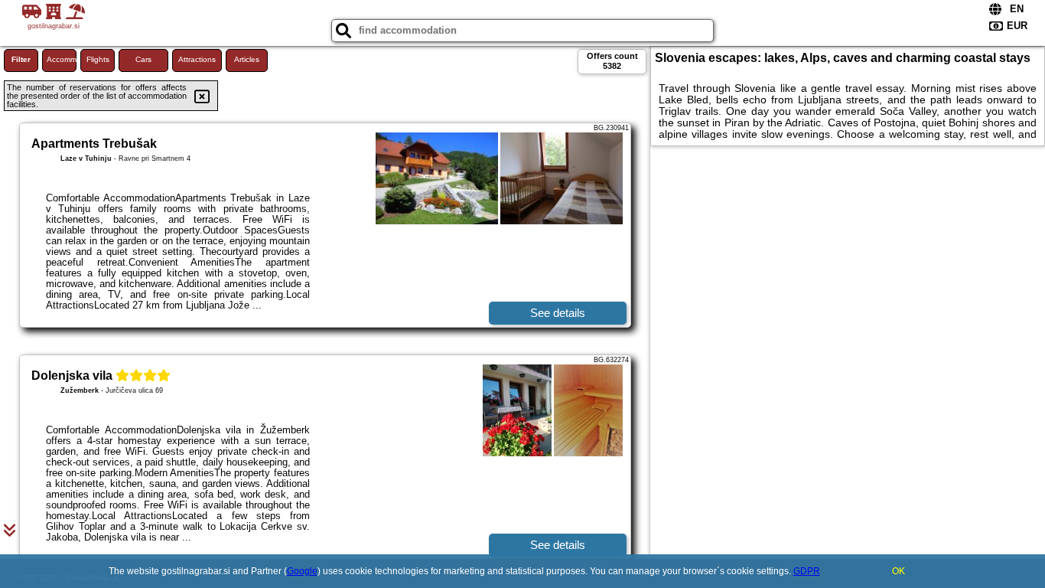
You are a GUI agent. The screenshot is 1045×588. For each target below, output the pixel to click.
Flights (97, 59)
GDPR (806, 571)
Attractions (197, 59)
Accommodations (62, 59)
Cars (143, 59)
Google (302, 571)
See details (557, 312)
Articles (246, 59)
